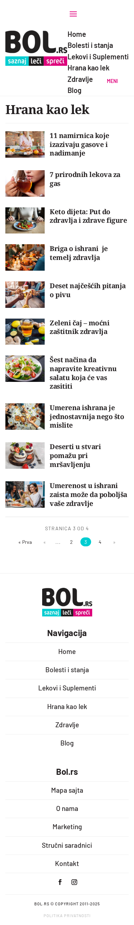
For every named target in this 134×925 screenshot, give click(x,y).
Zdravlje (67, 724)
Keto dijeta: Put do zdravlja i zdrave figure (88, 216)
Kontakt (67, 863)
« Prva (25, 542)
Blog (67, 743)
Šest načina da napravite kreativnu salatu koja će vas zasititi (83, 373)
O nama (67, 808)
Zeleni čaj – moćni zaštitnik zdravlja (79, 327)
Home (67, 651)
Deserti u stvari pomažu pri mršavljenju (75, 455)
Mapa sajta (67, 790)
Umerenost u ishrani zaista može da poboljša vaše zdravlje (88, 494)
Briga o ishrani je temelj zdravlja (79, 253)
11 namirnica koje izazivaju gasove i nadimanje (79, 144)
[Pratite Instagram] (74, 882)
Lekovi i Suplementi (67, 688)
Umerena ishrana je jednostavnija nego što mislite (87, 416)
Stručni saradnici (67, 845)
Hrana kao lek (67, 706)
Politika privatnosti (67, 915)
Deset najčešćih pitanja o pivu (88, 290)
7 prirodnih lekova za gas (85, 179)
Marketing (67, 826)
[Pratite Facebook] (60, 882)
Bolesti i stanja (67, 669)
